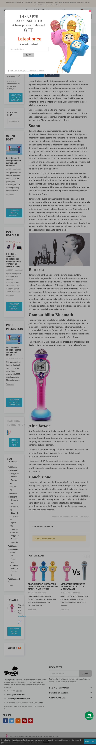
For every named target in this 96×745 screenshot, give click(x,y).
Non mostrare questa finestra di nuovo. (27, 71)
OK (29, 55)
